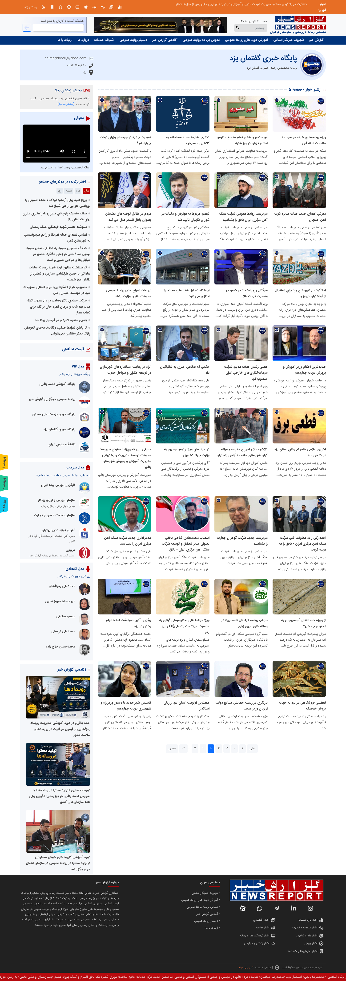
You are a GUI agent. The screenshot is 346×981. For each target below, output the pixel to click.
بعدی (172, 748)
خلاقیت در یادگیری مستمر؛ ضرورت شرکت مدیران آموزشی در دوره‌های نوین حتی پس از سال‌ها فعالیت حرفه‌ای (234, 4)
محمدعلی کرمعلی (63, 631)
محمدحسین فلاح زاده (60, 646)
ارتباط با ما (64, 39)
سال (86, 190)
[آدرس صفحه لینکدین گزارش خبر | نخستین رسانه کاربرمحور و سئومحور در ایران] (294, 908)
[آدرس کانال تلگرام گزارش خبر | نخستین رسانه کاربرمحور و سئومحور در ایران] (277, 908)
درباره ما (83, 39)
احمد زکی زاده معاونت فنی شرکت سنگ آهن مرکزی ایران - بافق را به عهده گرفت (302, 543)
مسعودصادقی (65, 616)
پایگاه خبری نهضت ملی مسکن (53, 414)
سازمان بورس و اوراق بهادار (56, 500)
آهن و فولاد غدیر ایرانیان (58, 530)
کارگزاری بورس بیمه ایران (58, 485)
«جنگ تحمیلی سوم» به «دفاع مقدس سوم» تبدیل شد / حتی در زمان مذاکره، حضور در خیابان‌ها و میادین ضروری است (58, 254)
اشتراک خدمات (104, 39)
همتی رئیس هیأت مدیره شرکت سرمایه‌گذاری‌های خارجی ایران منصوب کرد (246, 372)
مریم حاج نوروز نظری (60, 601)
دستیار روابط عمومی (133, 39)
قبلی (252, 748)
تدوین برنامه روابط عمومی (201, 39)
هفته (68, 190)
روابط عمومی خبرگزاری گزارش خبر (52, 399)
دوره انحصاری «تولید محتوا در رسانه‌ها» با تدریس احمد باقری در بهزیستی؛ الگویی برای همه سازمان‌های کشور (59, 796)
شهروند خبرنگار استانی (288, 39)
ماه (78, 190)
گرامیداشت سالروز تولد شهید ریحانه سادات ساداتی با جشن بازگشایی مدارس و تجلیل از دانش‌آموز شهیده (59, 273)
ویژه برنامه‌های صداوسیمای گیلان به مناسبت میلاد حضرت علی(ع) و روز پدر (184, 626)
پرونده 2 (4, 483)
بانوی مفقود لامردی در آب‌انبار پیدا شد (61, 320)
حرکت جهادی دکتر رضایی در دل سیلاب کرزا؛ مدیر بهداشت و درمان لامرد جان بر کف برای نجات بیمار (59, 306)
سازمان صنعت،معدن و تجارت (54, 515)
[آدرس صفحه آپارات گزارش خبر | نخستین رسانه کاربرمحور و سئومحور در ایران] (243, 908)
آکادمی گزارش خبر (164, 39)
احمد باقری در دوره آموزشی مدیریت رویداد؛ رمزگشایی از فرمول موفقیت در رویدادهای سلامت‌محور (60, 728)
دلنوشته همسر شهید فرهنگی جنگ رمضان (58, 227)
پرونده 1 (4, 462)
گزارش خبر (316, 39)
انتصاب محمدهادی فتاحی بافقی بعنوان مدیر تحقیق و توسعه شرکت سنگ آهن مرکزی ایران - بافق (185, 543)
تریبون (70, 549)
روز (59, 190)
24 (183, 748)
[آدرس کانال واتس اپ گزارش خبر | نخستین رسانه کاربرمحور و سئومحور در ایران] (260, 908)
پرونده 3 (4, 505)
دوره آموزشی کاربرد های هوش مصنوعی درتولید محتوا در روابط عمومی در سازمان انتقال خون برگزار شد (58, 863)
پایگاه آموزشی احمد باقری (57, 384)
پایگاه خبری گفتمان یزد (59, 429)
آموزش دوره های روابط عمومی (246, 39)
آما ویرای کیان (245, 967)
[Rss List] (43, 7)
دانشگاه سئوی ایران (61, 444)
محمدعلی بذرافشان (62, 586)
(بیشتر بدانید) (66, 104)
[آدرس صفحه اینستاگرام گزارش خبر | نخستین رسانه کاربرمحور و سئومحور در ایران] (310, 908)
